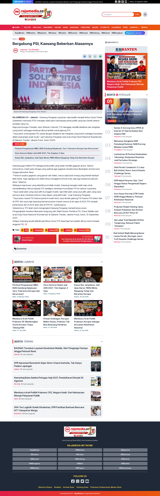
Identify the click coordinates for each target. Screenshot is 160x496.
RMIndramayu (125, 468)
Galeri (95, 27)
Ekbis (65, 27)
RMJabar (52, 33)
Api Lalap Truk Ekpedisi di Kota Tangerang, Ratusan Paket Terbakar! (129, 223)
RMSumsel (72, 33)
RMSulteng (94, 33)
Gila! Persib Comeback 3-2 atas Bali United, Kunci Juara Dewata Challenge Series (129, 170)
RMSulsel (106, 33)
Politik (27, 27)
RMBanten (30, 33)
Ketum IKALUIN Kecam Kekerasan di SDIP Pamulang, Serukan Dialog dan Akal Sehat (124, 114)
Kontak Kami (68, 487)
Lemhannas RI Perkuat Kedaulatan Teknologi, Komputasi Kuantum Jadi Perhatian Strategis (130, 157)
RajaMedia (19, 33)
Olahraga (116, 27)
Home (17, 27)
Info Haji (37, 27)
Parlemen (48, 27)
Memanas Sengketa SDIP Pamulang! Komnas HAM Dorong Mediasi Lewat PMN (129, 144)
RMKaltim (125, 463)
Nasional (74, 27)
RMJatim (62, 33)
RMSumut (83, 33)
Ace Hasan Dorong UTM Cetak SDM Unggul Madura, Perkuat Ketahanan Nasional (129, 196)
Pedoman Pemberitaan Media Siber (106, 487)
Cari (137, 14)
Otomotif (104, 27)
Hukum (58, 27)
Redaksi (57, 487)
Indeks (144, 27)
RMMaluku (34, 468)
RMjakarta (41, 33)
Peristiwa (85, 27)
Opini (125, 27)
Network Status (45, 487)
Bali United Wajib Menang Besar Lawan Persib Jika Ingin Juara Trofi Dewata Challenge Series (129, 236)
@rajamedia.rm (111, 42)
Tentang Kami (82, 487)
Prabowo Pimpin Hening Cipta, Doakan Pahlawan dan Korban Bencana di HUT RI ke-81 (128, 210)
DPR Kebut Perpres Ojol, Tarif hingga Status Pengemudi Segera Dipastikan (130, 183)
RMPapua (80, 468)
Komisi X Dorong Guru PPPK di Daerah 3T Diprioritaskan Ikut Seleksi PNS (129, 131)
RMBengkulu (117, 33)
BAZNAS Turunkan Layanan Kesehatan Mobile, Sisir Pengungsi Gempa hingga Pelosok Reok (69, 2)
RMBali (80, 463)
